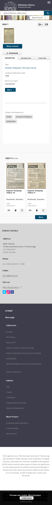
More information (34, 495)
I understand (26, 498)
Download (13, 53)
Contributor (11, 397)
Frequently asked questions (17, 423)
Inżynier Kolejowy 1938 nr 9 (35, 191)
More (41, 217)
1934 (7, 76)
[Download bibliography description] (8, 210)
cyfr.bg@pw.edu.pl (10, 275)
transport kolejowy (23, 117)
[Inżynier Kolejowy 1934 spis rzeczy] (9, 35)
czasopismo (10, 84)
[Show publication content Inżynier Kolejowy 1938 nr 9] (36, 210)
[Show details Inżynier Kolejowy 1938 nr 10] (21, 210)
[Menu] (48, 2)
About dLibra (11, 433)
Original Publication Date (16, 403)
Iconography (11, 358)
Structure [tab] (42, 58)
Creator (9, 392)
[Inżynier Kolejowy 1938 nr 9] (37, 176)
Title (8, 387)
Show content (13, 46)
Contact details (12, 428)
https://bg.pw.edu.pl (11, 287)
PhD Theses (10, 337)
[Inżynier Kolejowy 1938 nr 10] (15, 176)
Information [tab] (26, 58)
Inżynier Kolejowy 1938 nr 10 (14, 191)
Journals (9, 332)
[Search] (48, 13)
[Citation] (46, 24)
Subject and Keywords (15, 408)
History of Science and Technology (20, 348)
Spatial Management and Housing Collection (23, 364)
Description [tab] (10, 58)
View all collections (13, 372)
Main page (10, 317)
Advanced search (37, 18)
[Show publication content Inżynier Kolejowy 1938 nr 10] (15, 210)
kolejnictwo (11, 121)
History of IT (11, 342)
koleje (8, 117)
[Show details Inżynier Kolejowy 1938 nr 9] (43, 210)
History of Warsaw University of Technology (23, 353)
